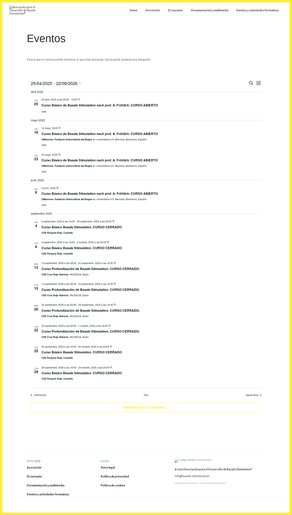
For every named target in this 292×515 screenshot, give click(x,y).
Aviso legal (108, 467)
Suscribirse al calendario (144, 407)
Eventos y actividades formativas (48, 494)
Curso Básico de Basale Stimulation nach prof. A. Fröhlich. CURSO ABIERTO (100, 105)
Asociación (34, 467)
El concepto (34, 476)
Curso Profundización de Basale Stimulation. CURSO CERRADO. (91, 268)
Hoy (146, 394)
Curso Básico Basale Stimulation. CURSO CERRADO (82, 227)
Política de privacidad (115, 476)
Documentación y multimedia (45, 485)
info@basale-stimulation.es (192, 476)
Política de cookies (113, 485)
